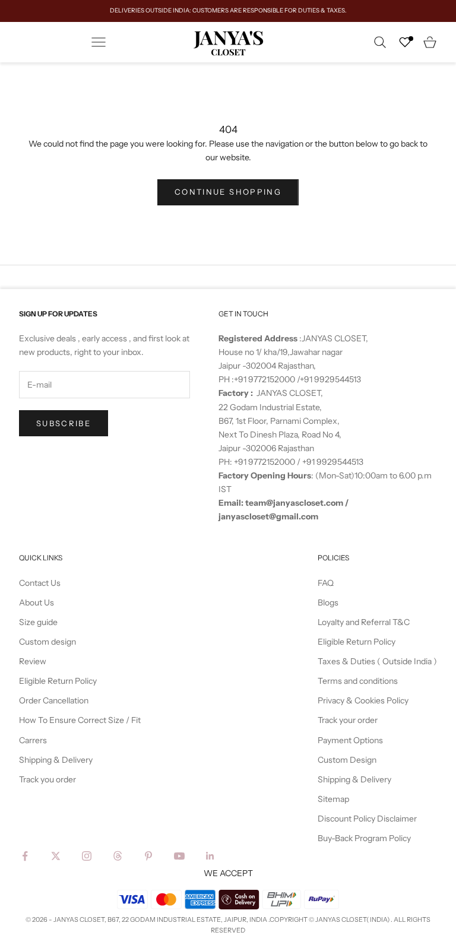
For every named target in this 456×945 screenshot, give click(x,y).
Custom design (47, 641)
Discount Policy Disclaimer (367, 818)
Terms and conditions (358, 681)
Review (32, 661)
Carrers (33, 740)
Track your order (348, 720)
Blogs (328, 602)
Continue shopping (228, 191)
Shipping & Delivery (56, 759)
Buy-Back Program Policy (364, 838)
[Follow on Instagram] (87, 856)
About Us (36, 602)
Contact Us (40, 583)
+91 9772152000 (265, 379)
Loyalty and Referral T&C (364, 622)
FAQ (326, 583)
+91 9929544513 (330, 379)
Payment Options (350, 740)
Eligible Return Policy (58, 681)
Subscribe (63, 423)
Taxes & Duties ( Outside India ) (377, 661)
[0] (405, 42)
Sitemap (333, 799)
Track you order (47, 779)
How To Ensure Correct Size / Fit (80, 720)
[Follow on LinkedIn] (210, 856)
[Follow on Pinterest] (148, 856)
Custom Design (347, 759)
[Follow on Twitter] (56, 856)
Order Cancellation (53, 700)
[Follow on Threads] (118, 856)
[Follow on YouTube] (179, 856)
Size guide (38, 622)
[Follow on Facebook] (25, 856)
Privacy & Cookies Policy (363, 700)
